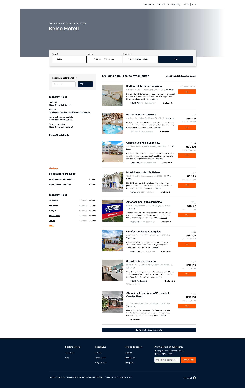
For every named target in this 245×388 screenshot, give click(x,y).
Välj (186, 92)
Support (161, 4)
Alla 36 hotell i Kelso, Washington (181, 76)
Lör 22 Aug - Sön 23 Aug (103, 59)
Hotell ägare (100, 358)
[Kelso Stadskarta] (72, 152)
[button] (194, 4)
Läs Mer (155, 99)
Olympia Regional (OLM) (60, 184)
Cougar (52, 210)
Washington (68, 23)
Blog (67, 358)
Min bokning (174, 4)
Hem (51, 23)
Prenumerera (188, 360)
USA (58, 23)
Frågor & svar (101, 362)
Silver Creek (54, 216)
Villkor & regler (125, 377)
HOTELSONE (76, 377)
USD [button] (185, 4)
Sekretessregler (111, 377)
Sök (175, 59)
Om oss (98, 353)
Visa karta (53, 168)
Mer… (51, 225)
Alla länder (69, 353)
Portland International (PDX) (62, 179)
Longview (53, 205)
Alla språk (129, 362)
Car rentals (149, 4)
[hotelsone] (65, 4)
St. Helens (53, 200)
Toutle (52, 221)
